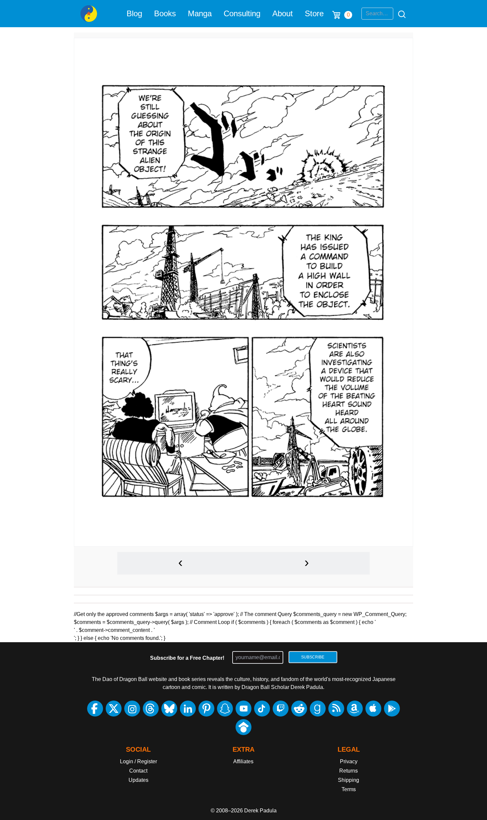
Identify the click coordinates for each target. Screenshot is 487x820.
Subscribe (312, 657)
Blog (134, 13)
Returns (348, 771)
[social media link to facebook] (95, 709)
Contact (138, 771)
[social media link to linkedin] (188, 709)
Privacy (348, 761)
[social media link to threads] (151, 709)
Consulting (242, 13)
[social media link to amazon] (355, 709)
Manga (200, 13)
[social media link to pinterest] (206, 709)
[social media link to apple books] (373, 709)
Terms (349, 789)
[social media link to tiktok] (262, 709)
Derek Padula (260, 810)
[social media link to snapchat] (225, 709)
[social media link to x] (114, 709)
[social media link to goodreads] (318, 709)
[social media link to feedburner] (336, 709)
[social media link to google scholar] (243, 727)
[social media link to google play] (392, 709)
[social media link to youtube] (243, 709)
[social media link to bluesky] (169, 709)
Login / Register (138, 761)
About (282, 13)
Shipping (348, 780)
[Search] (399, 13)
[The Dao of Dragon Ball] (89, 13)
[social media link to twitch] (281, 709)
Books (165, 13)
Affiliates (243, 761)
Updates (138, 780)
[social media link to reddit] (299, 709)
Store (314, 13)
